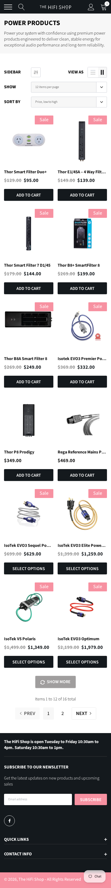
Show (10, 87)
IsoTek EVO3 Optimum (78, 639)
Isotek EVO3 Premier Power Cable (82, 359)
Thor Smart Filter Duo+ (25, 172)
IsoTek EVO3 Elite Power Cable (82, 545)
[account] (91, 7)
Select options (28, 569)
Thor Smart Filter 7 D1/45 (27, 265)
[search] (21, 7)
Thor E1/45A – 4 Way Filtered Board (82, 172)
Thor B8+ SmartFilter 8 (79, 265)
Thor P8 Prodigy (19, 452)
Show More (58, 682)
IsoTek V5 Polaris (20, 639)
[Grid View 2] (102, 72)
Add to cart (28, 195)
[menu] (8, 7)
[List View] (93, 72)
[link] (28, 140)
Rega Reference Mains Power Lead (82, 452)
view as (76, 72)
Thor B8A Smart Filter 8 (25, 359)
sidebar (12, 72)
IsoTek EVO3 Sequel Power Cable (28, 545)
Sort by (12, 102)
